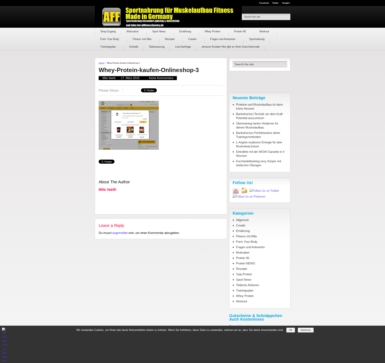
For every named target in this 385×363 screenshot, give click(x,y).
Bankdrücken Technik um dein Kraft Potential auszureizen (259, 116)
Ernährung (185, 31)
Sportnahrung (256, 39)
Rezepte (170, 39)
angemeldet (120, 233)
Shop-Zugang (108, 31)
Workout (264, 31)
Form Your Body (110, 39)
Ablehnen (305, 330)
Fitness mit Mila (142, 39)
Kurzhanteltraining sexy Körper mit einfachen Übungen (258, 163)
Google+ (286, 3)
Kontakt (133, 46)
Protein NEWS (245, 263)
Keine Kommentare (161, 78)
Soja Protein (244, 274)
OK (290, 330)
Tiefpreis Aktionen (247, 285)
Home (101, 63)
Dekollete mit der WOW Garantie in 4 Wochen (260, 153)
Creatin (192, 39)
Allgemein (242, 220)
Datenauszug (156, 46)
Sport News (159, 31)
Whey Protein (213, 31)
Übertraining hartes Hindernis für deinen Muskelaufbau (257, 125)
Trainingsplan (108, 46)
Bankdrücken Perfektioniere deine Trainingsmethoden (258, 135)
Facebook (264, 3)
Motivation (133, 31)
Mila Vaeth (109, 78)
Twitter (275, 3)
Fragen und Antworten (223, 39)
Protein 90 (240, 31)
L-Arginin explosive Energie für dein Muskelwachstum (259, 144)
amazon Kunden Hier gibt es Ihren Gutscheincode (230, 46)
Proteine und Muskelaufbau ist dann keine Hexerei (259, 106)
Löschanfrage (183, 46)
